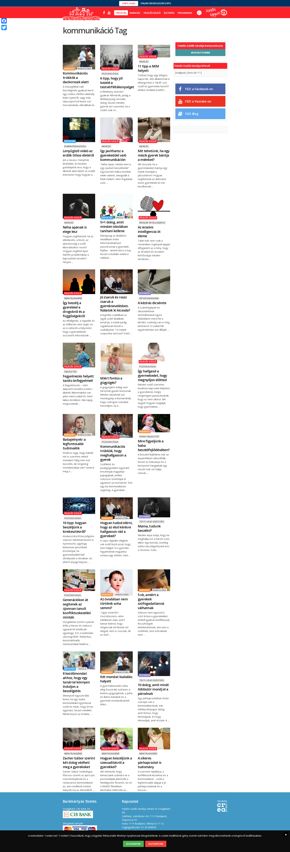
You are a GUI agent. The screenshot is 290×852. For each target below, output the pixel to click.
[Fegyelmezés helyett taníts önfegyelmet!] (79, 354)
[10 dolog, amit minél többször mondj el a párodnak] (154, 663)
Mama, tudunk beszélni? (149, 528)
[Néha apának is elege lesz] (79, 205)
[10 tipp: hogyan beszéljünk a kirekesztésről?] (79, 505)
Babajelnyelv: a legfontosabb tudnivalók (74, 443)
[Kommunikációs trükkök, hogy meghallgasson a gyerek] (116, 425)
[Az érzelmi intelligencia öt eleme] (154, 205)
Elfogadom (133, 843)
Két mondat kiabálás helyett (116, 679)
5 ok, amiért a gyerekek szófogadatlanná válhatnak (151, 601)
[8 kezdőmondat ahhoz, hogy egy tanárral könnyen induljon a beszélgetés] (79, 660)
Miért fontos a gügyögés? (111, 380)
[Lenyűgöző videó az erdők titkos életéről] (79, 129)
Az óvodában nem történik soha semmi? (114, 603)
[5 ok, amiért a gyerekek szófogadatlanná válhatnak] (154, 579)
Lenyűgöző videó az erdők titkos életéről (78, 153)
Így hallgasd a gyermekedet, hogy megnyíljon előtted (152, 375)
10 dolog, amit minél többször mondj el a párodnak (153, 689)
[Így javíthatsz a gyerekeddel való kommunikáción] (116, 129)
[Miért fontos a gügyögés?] (116, 358)
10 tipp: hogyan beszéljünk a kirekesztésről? (74, 527)
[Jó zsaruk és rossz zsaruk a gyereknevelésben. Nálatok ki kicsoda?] (116, 281)
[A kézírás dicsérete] (154, 281)
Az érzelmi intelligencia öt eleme (149, 231)
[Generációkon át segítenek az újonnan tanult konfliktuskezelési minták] (79, 579)
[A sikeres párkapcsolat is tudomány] (154, 738)
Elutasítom (156, 843)
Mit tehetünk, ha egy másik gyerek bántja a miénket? (154, 155)
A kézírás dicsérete (152, 303)
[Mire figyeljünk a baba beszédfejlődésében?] (154, 422)
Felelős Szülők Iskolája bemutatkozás (200, 45)
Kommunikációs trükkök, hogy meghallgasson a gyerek (113, 453)
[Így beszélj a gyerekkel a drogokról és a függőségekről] (79, 281)
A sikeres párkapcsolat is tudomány (149, 762)
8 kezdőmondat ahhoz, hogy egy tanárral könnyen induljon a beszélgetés (76, 682)
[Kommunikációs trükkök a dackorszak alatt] (79, 56)
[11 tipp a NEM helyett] (154, 51)
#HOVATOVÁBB (200, 52)
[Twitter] (4, 27)
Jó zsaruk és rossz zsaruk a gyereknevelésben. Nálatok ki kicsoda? (115, 304)
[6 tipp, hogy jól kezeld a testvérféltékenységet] (116, 56)
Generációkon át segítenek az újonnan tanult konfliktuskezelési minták (77, 608)
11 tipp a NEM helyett (148, 68)
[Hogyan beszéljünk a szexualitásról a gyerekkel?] (116, 738)
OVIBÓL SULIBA (128, 3)
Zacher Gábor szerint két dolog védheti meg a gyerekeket (79, 762)
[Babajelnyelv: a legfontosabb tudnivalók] (79, 424)
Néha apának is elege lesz (75, 229)
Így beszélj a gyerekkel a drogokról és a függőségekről (74, 309)
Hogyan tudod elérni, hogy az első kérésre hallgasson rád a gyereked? (116, 529)
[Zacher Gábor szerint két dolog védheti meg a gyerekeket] (79, 738)
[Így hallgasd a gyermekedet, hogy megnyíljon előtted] (154, 352)
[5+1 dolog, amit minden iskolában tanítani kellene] (116, 205)
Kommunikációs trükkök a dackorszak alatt (76, 77)
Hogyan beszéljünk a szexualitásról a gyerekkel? (116, 762)
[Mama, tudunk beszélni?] (154, 507)
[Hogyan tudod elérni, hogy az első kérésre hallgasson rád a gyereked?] (116, 508)
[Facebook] (4, 20)
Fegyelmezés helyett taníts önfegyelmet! (78, 378)
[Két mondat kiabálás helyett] (116, 661)
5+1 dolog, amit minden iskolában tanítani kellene (114, 226)
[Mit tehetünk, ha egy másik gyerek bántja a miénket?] (154, 129)
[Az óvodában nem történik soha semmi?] (116, 582)
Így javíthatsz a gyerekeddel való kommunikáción (113, 155)
